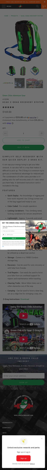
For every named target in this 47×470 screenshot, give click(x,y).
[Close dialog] (45, 221)
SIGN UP (14, 238)
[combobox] (4, 234)
